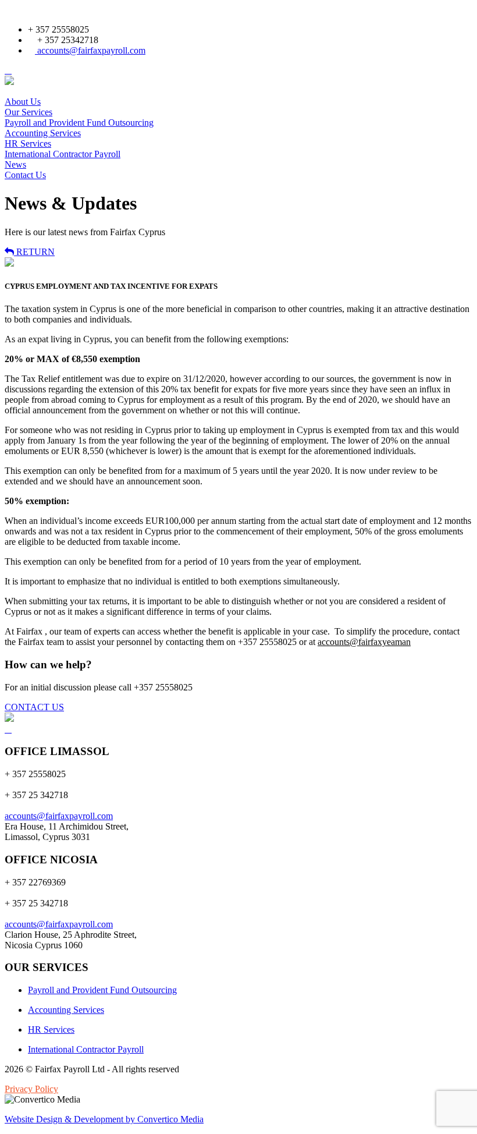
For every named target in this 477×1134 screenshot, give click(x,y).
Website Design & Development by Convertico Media (104, 1119)
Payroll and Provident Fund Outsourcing (79, 122)
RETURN (34, 252)
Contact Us (25, 175)
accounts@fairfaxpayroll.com (90, 50)
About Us (23, 102)
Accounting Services (43, 133)
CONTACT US (34, 707)
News (15, 164)
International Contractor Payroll (62, 154)
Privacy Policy (31, 1089)
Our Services (28, 112)
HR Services (28, 143)
